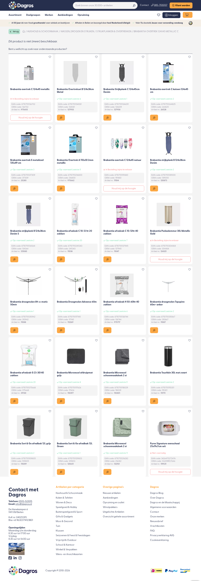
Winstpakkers (110, 507)
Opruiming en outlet (113, 502)
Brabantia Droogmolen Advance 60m (77, 302)
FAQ (152, 531)
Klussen (60, 531)
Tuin (58, 526)
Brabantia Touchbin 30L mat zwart (168, 373)
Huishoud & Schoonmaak (69, 493)
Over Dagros (157, 498)
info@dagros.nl (23, 504)
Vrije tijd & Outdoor (66, 540)
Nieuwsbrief (156, 521)
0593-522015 (25, 501)
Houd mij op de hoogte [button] (31, 118)
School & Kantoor (65, 545)
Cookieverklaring (159, 540)
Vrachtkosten (157, 526)
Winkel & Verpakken (66, 550)
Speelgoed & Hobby (66, 507)
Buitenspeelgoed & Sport (69, 512)
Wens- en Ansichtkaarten (69, 554)
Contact (144, 5)
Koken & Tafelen (64, 498)
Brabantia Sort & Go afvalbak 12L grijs (30, 444)
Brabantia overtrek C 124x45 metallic (30, 89)
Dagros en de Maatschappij (165, 502)
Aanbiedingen (110, 498)
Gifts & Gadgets (64, 517)
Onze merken (157, 517)
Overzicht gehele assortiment (118, 517)
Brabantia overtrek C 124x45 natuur (122, 160)
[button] (171, 15)
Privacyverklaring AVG (162, 535)
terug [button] (16, 31)
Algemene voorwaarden (163, 507)
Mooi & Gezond (64, 521)
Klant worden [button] (182, 5)
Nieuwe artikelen (112, 493)
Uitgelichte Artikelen (113, 512)
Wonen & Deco (64, 502)
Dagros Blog (156, 493)
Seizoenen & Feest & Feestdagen (73, 535)
